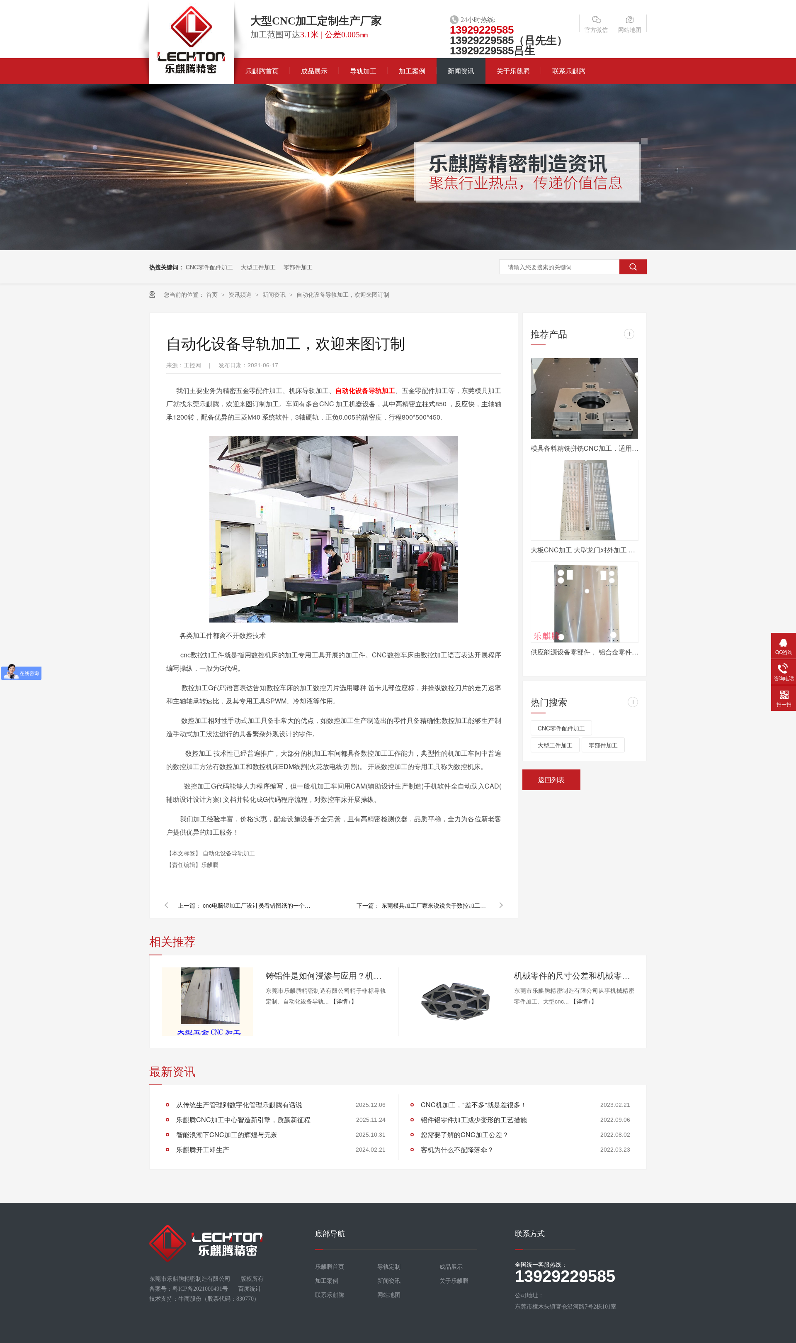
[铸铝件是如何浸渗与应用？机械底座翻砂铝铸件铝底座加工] (207, 1001)
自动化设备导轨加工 (365, 390)
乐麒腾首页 (262, 71)
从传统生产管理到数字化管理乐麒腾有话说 (239, 1104)
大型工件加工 (258, 267)
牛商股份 (189, 1299)
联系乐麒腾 (568, 71)
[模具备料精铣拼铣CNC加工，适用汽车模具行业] (584, 398)
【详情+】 (343, 1001)
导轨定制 (388, 1267)
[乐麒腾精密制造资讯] (398, 248)
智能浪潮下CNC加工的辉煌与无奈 (226, 1134)
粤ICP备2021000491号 (200, 1289)
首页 (212, 294)
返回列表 (551, 779)
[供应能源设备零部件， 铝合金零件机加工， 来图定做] (584, 602)
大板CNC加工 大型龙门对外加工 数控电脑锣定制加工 (584, 549)
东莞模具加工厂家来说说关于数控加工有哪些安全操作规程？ (435, 905)
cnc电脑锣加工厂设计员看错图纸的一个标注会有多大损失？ (257, 905)
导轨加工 (363, 71)
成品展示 (314, 71)
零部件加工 (298, 267)
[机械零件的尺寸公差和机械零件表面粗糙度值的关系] (455, 1001)
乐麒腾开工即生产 (202, 1149)
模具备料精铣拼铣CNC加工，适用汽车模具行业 (584, 448)
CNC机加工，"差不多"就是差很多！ (474, 1104)
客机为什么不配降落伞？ (457, 1149)
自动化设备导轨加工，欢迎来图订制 (342, 294)
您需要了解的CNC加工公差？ (465, 1134)
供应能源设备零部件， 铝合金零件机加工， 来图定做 (584, 652)
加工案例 (412, 71)
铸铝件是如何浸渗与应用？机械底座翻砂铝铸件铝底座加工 (326, 975)
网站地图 (629, 29)
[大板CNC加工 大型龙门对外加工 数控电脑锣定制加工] (584, 500)
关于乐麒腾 (513, 71)
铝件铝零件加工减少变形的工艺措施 (474, 1119)
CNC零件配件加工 (209, 267)
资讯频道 (240, 294)
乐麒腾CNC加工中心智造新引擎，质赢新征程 (243, 1119)
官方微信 (596, 29)
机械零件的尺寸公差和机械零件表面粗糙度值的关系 (574, 975)
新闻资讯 (461, 71)
